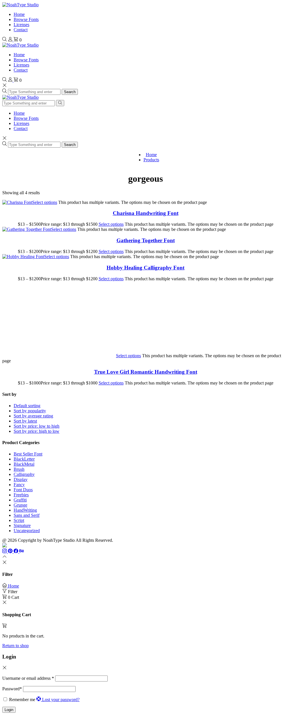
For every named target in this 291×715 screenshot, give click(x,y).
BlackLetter (24, 459)
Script (19, 520)
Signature (22, 525)
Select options (44, 202)
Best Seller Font (28, 453)
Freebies (21, 494)
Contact (21, 29)
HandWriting (25, 510)
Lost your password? (61, 699)
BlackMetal (24, 464)
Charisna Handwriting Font (145, 213)
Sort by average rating (33, 415)
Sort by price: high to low (36, 431)
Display (21, 479)
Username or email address (28, 678)
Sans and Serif (27, 515)
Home (19, 14)
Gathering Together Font (146, 240)
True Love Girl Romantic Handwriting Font (145, 372)
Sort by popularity (30, 410)
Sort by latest (25, 421)
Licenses (21, 24)
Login (9, 710)
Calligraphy (24, 474)
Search (70, 92)
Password (12, 688)
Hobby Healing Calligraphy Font (145, 268)
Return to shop (15, 645)
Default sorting (27, 405)
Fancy (19, 484)
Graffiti (20, 499)
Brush (19, 469)
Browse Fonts (26, 19)
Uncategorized (27, 530)
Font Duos (23, 489)
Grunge (20, 505)
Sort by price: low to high (36, 426)
